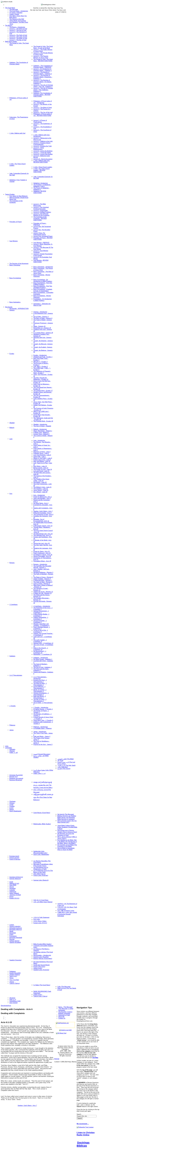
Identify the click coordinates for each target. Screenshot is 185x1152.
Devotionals (4, 1005)
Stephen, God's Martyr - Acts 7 (27, 1105)
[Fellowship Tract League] (85, 1127)
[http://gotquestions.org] (65, 1025)
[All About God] (65, 1037)
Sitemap (56, 1059)
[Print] (5, 1017)
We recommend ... (83, 1124)
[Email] (5, 1018)
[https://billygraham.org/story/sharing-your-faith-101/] (65, 1030)
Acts (9, 1005)
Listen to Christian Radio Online (86, 1133)
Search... (79, 1114)
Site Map (95, 1057)
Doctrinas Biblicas (83, 1144)
